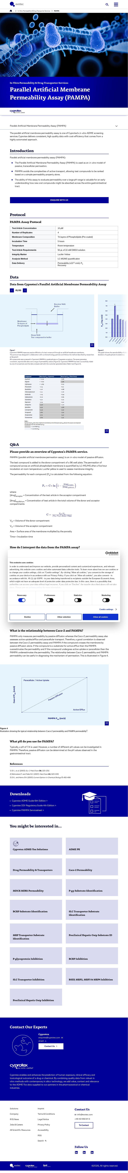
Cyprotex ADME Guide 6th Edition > (30, 801)
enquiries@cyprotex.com (49, 1038)
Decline (27, 617)
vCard (41, 1041)
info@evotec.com (85, 1115)
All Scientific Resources (20, 1130)
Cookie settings (106, 609)
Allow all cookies (100, 617)
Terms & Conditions (46, 1114)
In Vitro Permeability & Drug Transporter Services (34, 11)
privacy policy (35, 587)
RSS (40, 1135)
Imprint (41, 1109)
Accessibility (43, 1130)
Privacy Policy (44, 1125)
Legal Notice (43, 1119)
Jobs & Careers (16, 1125)
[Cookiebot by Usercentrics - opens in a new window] (107, 553)
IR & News (14, 1119)
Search (41, 1141)
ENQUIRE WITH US (59, 200)
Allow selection (64, 617)
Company (14, 1114)
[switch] (49, 600)
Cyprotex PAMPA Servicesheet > (28, 810)
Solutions (14, 1109)
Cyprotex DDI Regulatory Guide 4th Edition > (34, 805)
